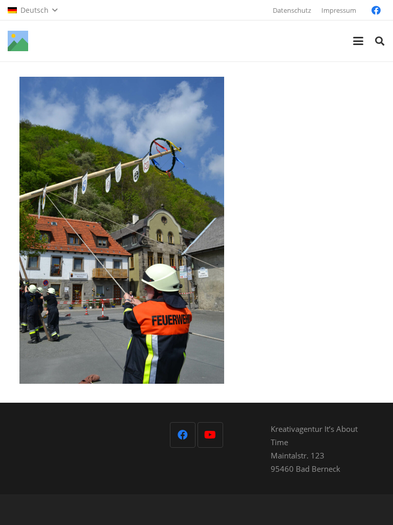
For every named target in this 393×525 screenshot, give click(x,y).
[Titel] (18, 41)
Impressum (338, 10)
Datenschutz (292, 10)
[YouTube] (210, 435)
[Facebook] (376, 10)
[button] (32, 10)
